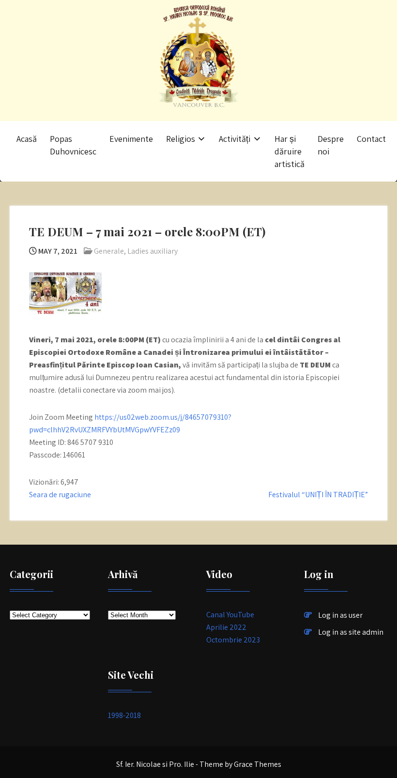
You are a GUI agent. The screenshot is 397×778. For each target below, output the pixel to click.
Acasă (26, 138)
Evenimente (131, 138)
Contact (371, 138)
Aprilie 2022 (226, 627)
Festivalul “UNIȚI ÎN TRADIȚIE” (318, 494)
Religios (180, 138)
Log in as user (340, 615)
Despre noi (331, 145)
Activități (234, 138)
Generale (109, 251)
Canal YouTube (230, 615)
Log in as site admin (350, 632)
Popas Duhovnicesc (73, 145)
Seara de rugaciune (60, 494)
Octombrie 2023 (233, 640)
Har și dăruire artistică (290, 151)
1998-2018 (124, 715)
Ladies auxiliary (152, 251)
